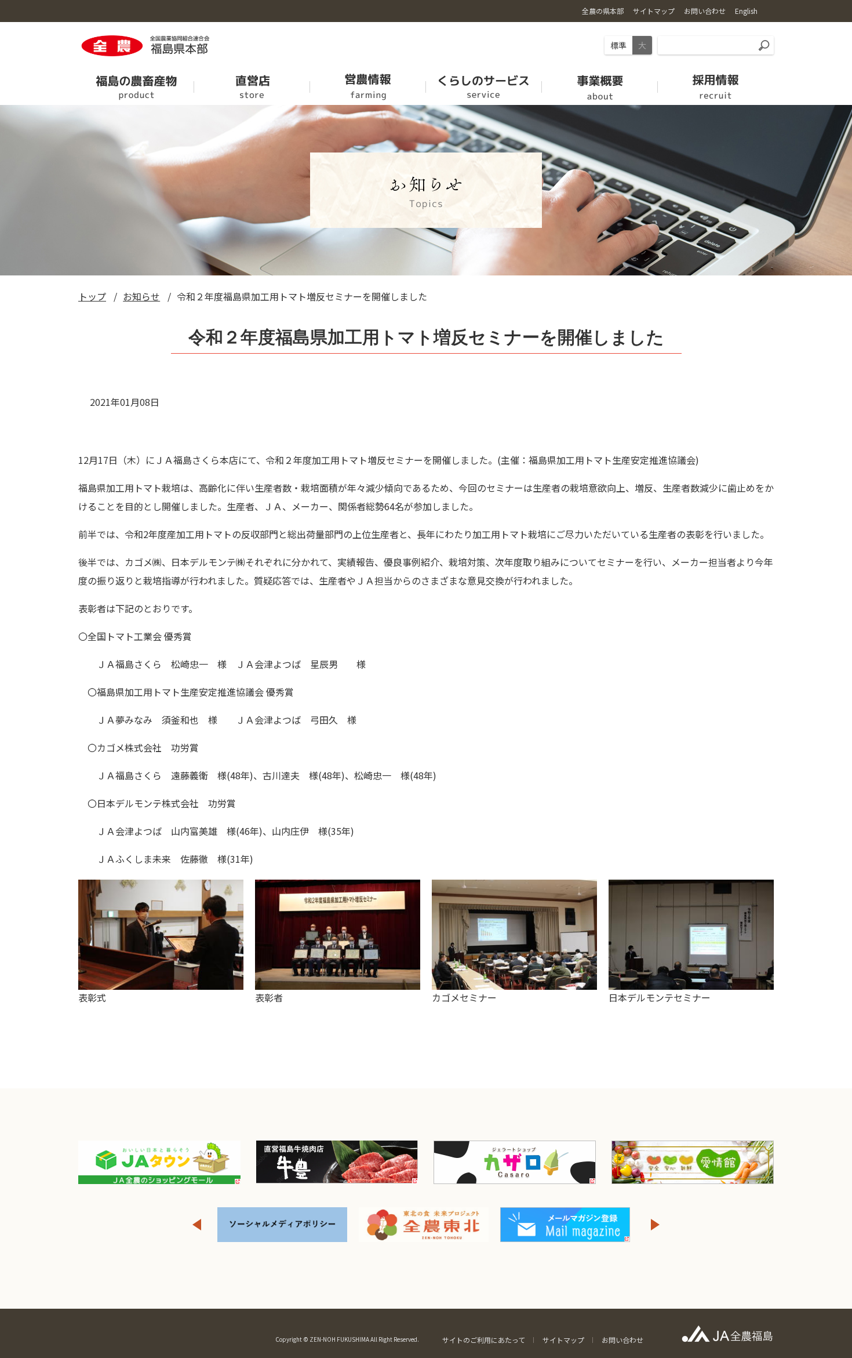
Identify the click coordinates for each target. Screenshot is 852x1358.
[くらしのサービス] (484, 83)
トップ (92, 296)
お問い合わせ (622, 1340)
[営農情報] (368, 83)
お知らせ (141, 296)
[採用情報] (716, 83)
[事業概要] (600, 83)
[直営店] (252, 83)
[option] (299, 1224)
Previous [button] (196, 1224)
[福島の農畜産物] (136, 83)
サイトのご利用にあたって (483, 1340)
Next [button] (655, 1224)
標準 (618, 45)
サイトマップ (563, 1340)
